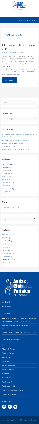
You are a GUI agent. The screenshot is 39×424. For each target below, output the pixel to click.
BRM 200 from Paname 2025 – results (14, 140)
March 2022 (6, 170)
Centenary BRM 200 (8, 146)
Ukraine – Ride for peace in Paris (12, 143)
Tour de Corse (7, 357)
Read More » (9, 81)
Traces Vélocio (7, 374)
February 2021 (7, 182)
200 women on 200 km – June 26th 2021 (15, 149)
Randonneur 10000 (8, 386)
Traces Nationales (8, 378)
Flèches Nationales (8, 365)
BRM (3, 345)
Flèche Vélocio (7, 361)
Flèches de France (8, 349)
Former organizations (9, 394)
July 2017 (5, 192)
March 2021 (6, 179)
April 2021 (5, 176)
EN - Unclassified (18, 52)
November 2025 (7, 164)
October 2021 (6, 173)
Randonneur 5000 (8, 382)
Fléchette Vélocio (8, 370)
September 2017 (7, 189)
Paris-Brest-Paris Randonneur (12, 390)
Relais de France (8, 353)
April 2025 (5, 167)
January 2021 (6, 185)
